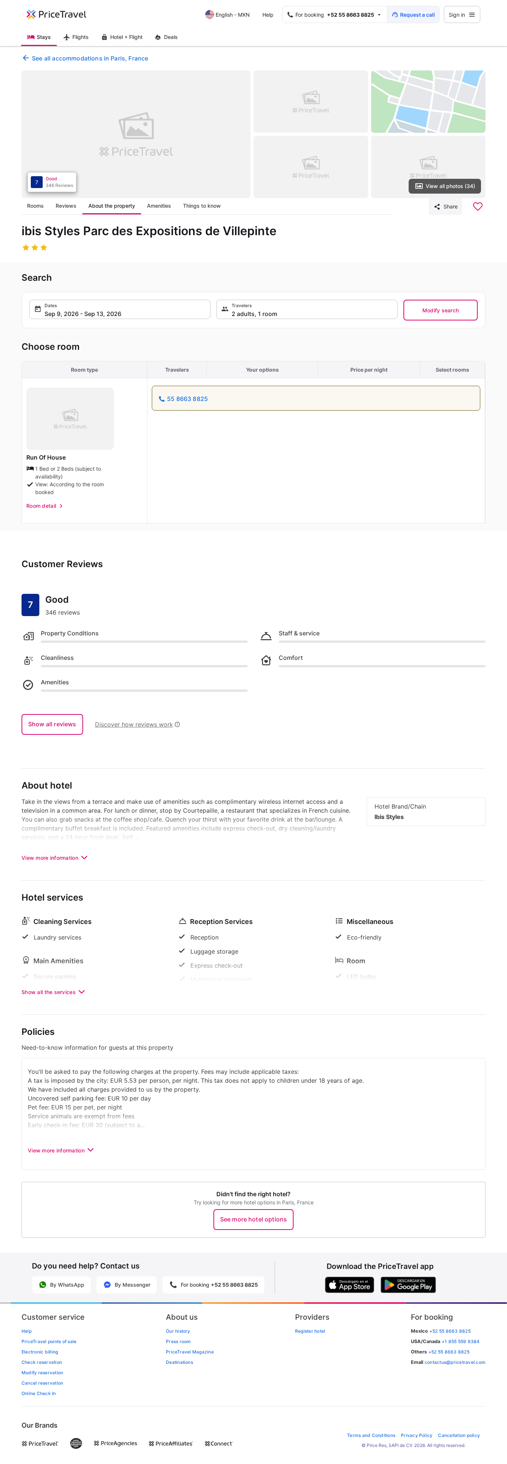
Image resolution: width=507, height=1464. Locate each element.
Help (268, 14)
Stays (44, 37)
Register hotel (310, 1331)
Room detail (41, 506)
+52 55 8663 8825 (449, 1352)
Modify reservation (42, 1372)
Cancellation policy (459, 1435)
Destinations (179, 1362)
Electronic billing (40, 1352)
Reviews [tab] (66, 206)
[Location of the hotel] (428, 101)
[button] (119, 309)
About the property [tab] (111, 206)
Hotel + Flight (126, 37)
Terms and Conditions (371, 1435)
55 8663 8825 (187, 398)
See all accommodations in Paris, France (90, 58)
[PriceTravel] (62, 14)
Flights (80, 37)
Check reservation (42, 1362)
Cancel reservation (42, 1383)
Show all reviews (52, 724)
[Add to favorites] (478, 206)
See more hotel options (253, 1219)
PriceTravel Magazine (190, 1352)
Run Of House (46, 457)
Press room (178, 1341)
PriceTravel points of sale (49, 1341)
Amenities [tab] (159, 206)
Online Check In (39, 1393)
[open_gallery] (136, 134)
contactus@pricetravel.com (455, 1362)
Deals (171, 37)
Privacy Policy (416, 1435)
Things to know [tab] (202, 206)
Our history (178, 1331)
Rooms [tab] (35, 206)
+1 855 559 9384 (461, 1341)
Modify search (440, 310)
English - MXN (233, 14)
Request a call (417, 14)
